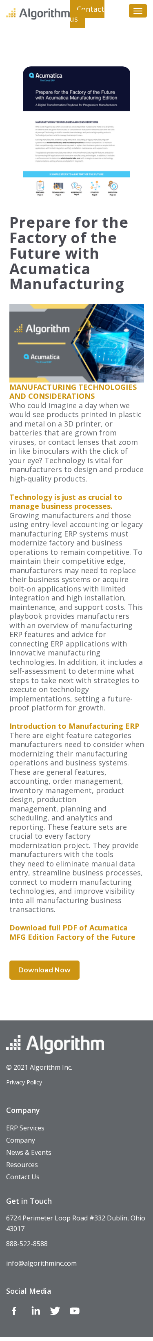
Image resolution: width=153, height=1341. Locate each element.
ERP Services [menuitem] (25, 1127)
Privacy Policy (24, 1082)
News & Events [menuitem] (28, 1152)
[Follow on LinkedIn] (35, 1312)
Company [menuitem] (20, 1140)
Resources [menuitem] (22, 1164)
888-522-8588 (27, 1243)
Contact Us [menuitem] (23, 1176)
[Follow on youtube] (74, 1312)
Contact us (87, 14)
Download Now (44, 970)
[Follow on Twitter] (55, 1312)
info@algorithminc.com (41, 1263)
